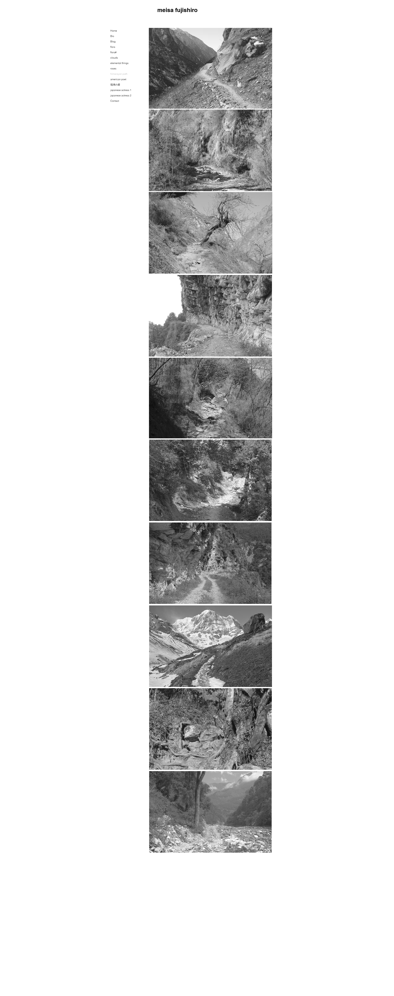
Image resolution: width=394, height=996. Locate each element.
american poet (118, 79)
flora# (113, 52)
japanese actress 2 (120, 95)
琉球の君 (115, 84)
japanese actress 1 (120, 90)
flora (112, 46)
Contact (114, 100)
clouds (114, 57)
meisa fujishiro (177, 9)
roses (113, 68)
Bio (112, 36)
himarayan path (118, 73)
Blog (113, 41)
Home (113, 30)
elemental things (119, 63)
